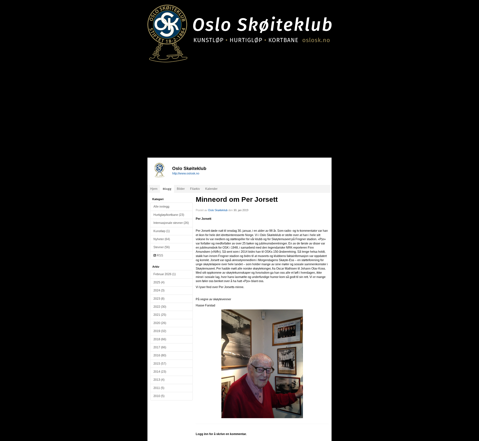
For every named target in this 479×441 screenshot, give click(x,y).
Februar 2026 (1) (164, 274)
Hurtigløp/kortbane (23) (168, 214)
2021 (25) (159, 314)
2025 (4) (158, 282)
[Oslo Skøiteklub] (239, 31)
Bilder (181, 188)
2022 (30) (159, 306)
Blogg (167, 189)
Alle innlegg (161, 206)
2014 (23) (159, 371)
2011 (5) (158, 388)
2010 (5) (158, 396)
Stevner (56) (161, 247)
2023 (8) (158, 298)
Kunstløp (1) (161, 231)
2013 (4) (158, 379)
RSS (159, 255)
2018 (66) (159, 339)
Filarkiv (195, 188)
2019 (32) (159, 331)
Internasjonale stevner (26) (171, 222)
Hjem (153, 188)
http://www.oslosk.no (185, 173)
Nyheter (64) (161, 239)
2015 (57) (159, 363)
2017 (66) (159, 347)
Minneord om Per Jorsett (237, 199)
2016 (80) (159, 355)
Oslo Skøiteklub (218, 210)
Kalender (211, 188)
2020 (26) (159, 323)
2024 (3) (158, 290)
